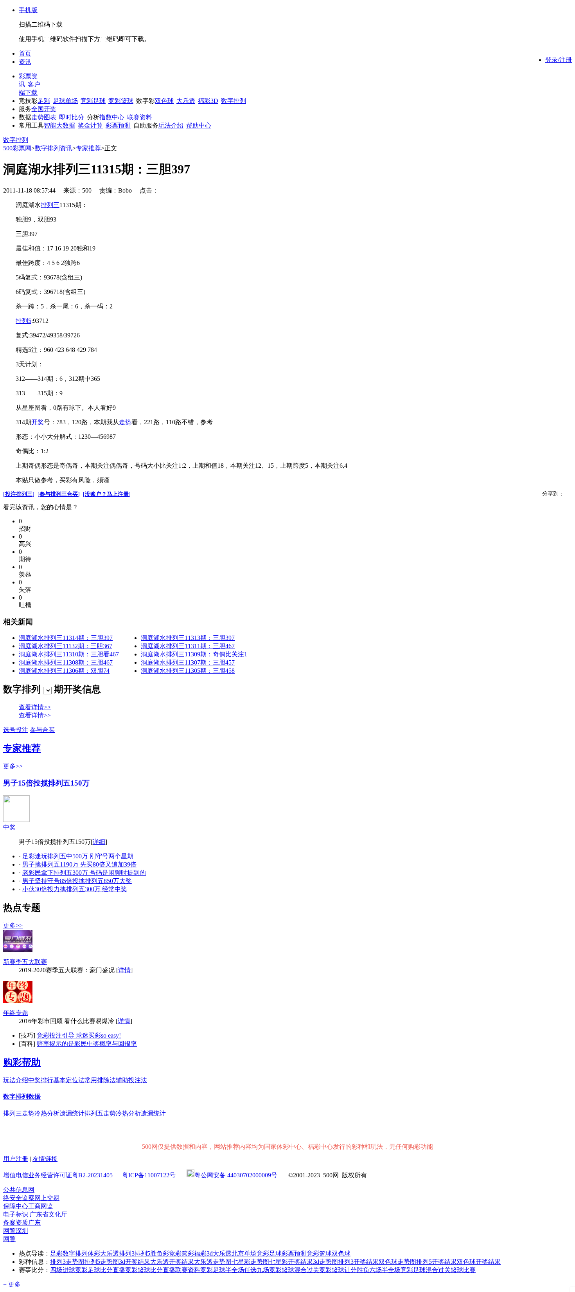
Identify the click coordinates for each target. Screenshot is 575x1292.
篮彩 (187, 1253)
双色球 (164, 100)
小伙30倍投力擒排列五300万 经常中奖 (74, 889)
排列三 (50, 205)
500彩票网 (17, 148)
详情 (124, 970)
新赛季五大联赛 (25, 962)
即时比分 (71, 117)
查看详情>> (35, 707)
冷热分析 (46, 1113)
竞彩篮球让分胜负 (344, 1270)
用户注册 (15, 1158)
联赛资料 (139, 117)
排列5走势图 (101, 1261)
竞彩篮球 (120, 100)
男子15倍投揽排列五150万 (46, 783)
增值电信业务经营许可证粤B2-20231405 (58, 1175)
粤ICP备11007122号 (149, 1175)
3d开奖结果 (134, 1261)
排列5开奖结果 (436, 1261)
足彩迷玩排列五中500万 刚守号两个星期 (77, 856)
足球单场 (65, 100)
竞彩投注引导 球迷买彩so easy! (79, 1035)
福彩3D (208, 100)
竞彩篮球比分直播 (150, 1270)
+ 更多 (12, 1284)
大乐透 (185, 100)
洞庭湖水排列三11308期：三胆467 (66, 662)
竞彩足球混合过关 (426, 1270)
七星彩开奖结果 (291, 1261)
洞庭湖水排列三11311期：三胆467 (188, 646)
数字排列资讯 (53, 148)
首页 (25, 53)
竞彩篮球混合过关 (294, 1270)
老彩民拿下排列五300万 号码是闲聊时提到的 (84, 872)
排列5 (23, 320)
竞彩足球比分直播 (100, 1270)
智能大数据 (59, 125)
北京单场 (244, 1253)
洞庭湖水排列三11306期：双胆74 (64, 670)
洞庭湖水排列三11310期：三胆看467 (69, 654)
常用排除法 (100, 1080)
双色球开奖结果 (479, 1261)
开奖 (37, 422)
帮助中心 (198, 125)
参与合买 (42, 729)
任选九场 (256, 1270)
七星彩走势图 (250, 1261)
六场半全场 (385, 1270)
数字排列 (233, 100)
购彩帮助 (22, 1062)
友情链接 (45, 1158)
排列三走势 (18, 1113)
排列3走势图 (67, 1261)
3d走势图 (325, 1261)
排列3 (127, 1253)
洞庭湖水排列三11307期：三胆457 (188, 662)
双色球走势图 (397, 1261)
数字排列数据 (22, 1096)
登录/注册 (558, 59)
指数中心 (111, 117)
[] (18, 494)
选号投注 (15, 729)
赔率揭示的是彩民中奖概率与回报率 (87, 1043)
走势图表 (43, 117)
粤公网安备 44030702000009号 (235, 1175)
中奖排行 (40, 1080)
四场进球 (62, 1270)
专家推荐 (88, 148)
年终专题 (15, 1012)
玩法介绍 (170, 125)
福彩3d (203, 1253)
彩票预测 (118, 125)
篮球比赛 (463, 1270)
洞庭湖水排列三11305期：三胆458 (188, 670)
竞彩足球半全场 (222, 1270)
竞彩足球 (93, 100)
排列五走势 (100, 1113)
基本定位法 (68, 1080)
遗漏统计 (71, 1113)
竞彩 (175, 1253)
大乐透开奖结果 (172, 1261)
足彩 (44, 100)
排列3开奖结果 (358, 1261)
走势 (125, 422)
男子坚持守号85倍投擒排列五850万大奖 (77, 881)
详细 (99, 841)
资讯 (25, 61)
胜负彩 (159, 1253)
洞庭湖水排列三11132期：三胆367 (65, 646)
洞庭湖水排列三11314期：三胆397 (66, 637)
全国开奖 (43, 109)
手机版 (28, 10)
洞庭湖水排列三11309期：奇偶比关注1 (194, 654)
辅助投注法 (131, 1080)
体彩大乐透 (103, 1253)
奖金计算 (90, 125)
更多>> (13, 766)
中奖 (9, 827)
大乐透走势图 (213, 1261)
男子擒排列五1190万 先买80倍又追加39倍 (79, 864)
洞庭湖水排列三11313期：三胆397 (188, 637)
